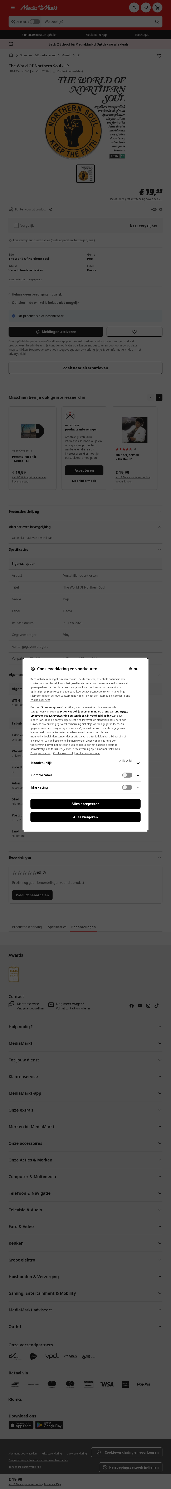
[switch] (127, 775)
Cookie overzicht (63, 753)
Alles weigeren (85, 817)
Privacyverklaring (40, 753)
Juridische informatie (88, 753)
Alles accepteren (85, 803)
